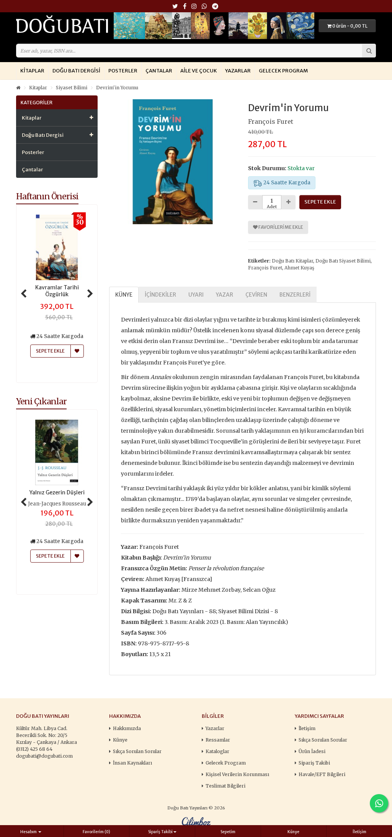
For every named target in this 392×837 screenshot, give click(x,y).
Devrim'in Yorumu (117, 87)
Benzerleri (294, 294)
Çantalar (158, 70)
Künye (123, 294)
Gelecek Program (283, 70)
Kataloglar (217, 751)
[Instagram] (194, 7)
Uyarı (196, 294)
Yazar (224, 294)
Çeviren (256, 294)
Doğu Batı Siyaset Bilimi (343, 261)
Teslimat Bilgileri (225, 786)
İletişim (307, 728)
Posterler (122, 70)
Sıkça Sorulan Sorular (137, 751)
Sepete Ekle (50, 556)
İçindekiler (160, 294)
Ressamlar (218, 740)
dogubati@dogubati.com (44, 756)
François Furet (270, 121)
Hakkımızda (127, 728)
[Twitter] (175, 7)
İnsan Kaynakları (132, 763)
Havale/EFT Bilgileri (322, 774)
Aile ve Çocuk (198, 70)
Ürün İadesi (312, 751)
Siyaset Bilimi (71, 87)
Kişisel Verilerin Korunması (237, 774)
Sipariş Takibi (314, 763)
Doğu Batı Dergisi (76, 70)
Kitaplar (32, 70)
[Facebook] (184, 7)
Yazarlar (238, 70)
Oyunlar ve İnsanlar (57, 492)
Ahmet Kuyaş (299, 268)
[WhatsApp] (204, 7)
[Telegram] (215, 7)
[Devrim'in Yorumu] (173, 162)
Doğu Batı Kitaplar (292, 261)
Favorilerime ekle (280, 227)
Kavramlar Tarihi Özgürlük (57, 291)
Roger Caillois (56, 504)
